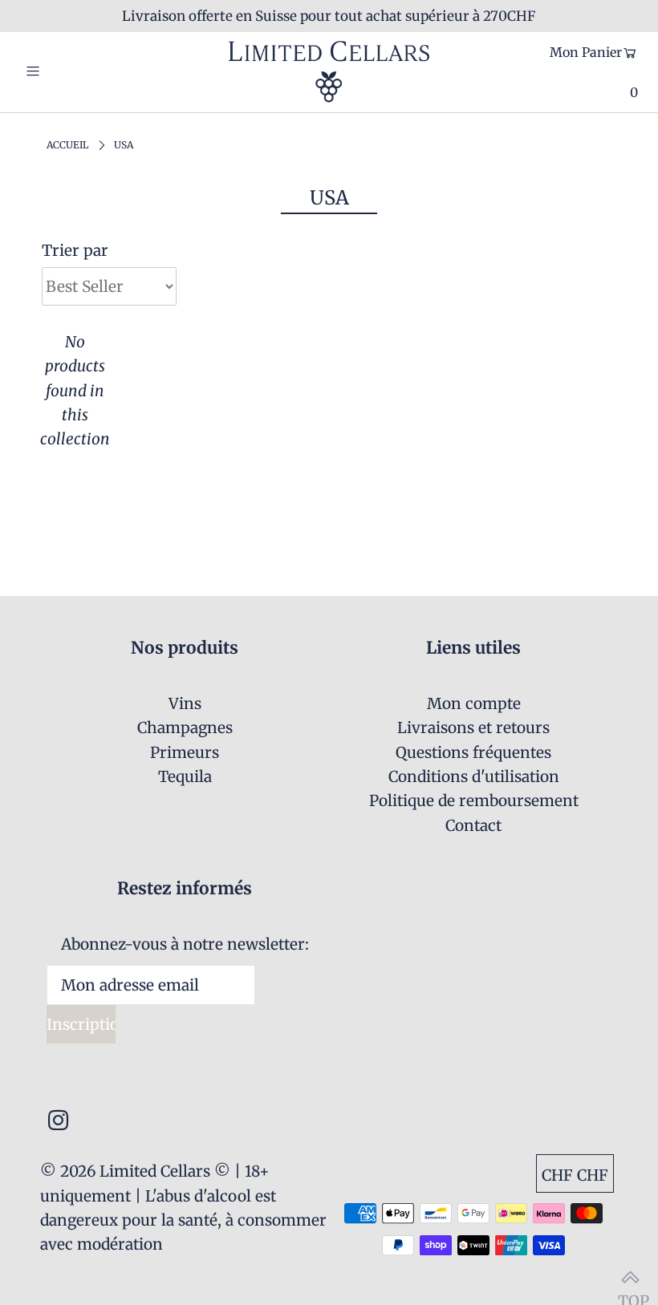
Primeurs (184, 752)
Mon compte (474, 703)
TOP (630, 1277)
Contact (473, 825)
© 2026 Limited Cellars (125, 1171)
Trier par (75, 250)
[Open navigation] (66, 71)
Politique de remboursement (474, 800)
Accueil (67, 145)
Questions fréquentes (473, 752)
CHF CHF (575, 1175)
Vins (185, 703)
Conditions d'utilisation (473, 776)
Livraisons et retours (473, 727)
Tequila (185, 776)
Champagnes (185, 727)
